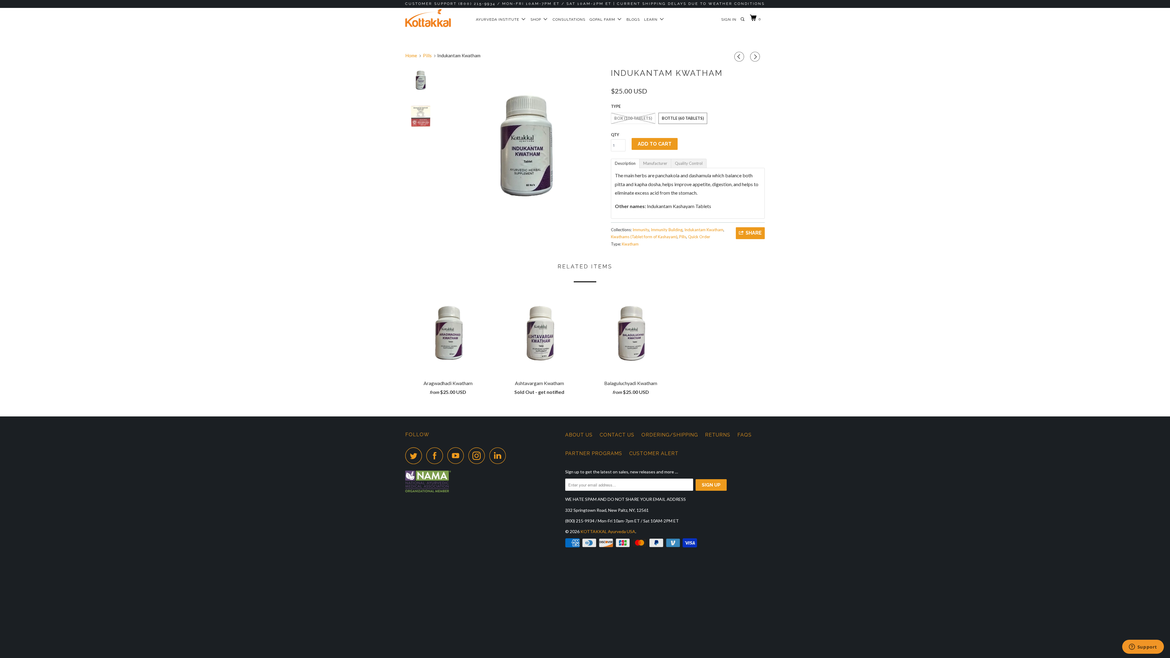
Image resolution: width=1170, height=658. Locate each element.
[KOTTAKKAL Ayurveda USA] (436, 18)
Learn (652, 19)
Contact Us (617, 435)
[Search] (742, 19)
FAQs (744, 435)
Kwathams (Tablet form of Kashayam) (644, 236)
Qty (615, 134)
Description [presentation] (625, 163)
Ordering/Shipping (669, 435)
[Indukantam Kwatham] (525, 145)
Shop (537, 19)
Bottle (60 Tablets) (683, 118)
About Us (579, 435)
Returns (717, 435)
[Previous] (740, 57)
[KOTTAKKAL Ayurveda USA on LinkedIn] (499, 455)
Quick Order (699, 236)
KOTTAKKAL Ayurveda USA (607, 531)
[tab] (625, 163)
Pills (682, 236)
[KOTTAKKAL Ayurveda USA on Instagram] (478, 455)
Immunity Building (666, 229)
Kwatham (630, 244)
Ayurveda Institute (499, 19)
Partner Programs (593, 453)
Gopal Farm (604, 19)
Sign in (728, 19)
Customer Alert (654, 453)
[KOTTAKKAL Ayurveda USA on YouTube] (457, 455)
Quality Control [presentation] (689, 163)
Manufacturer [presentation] (655, 163)
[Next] (756, 57)
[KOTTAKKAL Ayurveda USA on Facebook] (436, 455)
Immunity (641, 229)
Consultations (569, 19)
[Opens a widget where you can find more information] (1143, 647)
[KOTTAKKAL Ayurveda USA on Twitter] (415, 455)
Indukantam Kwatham (703, 229)
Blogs (633, 19)
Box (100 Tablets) (633, 118)
